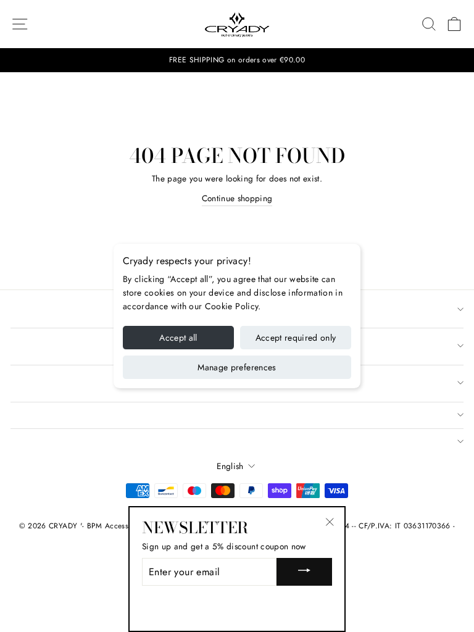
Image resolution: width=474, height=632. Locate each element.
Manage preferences (237, 367)
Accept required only (296, 337)
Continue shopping (237, 198)
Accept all (178, 337)
